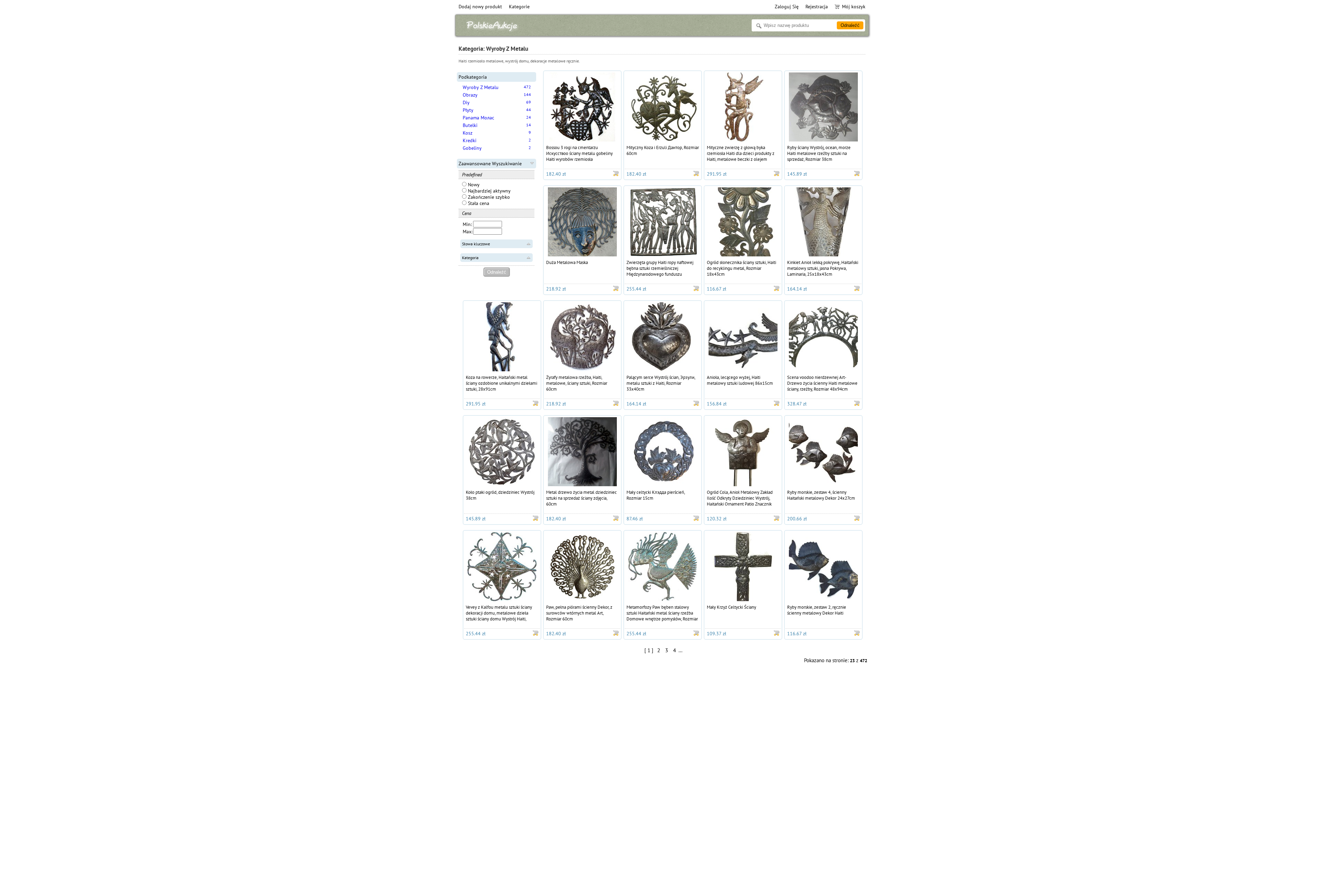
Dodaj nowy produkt (480, 6)
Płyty (468, 110)
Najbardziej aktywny (489, 191)
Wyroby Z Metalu (481, 87)
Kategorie (519, 6)
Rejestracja (816, 6)
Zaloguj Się (787, 6)
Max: (467, 231)
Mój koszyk (853, 6)
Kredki (470, 140)
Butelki (470, 125)
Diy (466, 102)
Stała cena (478, 203)
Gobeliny (472, 148)
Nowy (473, 185)
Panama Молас (478, 118)
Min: (467, 224)
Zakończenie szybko (488, 197)
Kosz (467, 133)
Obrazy (470, 95)
